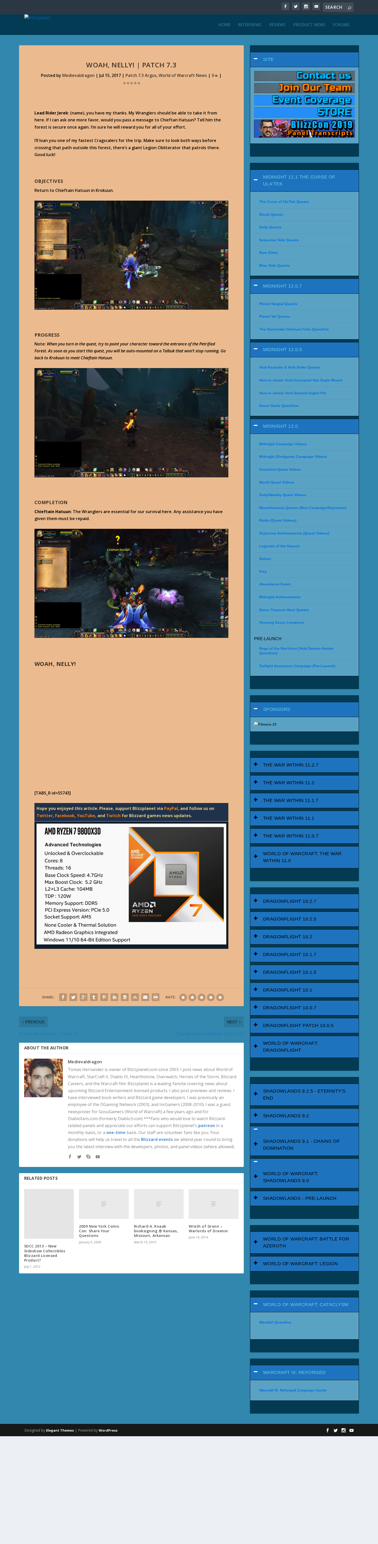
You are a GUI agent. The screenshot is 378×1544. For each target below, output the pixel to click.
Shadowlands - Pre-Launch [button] (300, 1198)
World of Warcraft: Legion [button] (300, 1263)
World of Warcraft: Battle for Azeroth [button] (306, 1242)
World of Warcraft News (183, 75)
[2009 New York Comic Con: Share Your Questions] (104, 1204)
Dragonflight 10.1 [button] (287, 990)
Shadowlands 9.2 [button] (286, 1115)
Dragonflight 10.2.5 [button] (290, 919)
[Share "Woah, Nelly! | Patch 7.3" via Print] (155, 997)
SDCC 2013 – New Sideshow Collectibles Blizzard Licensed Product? (44, 1253)
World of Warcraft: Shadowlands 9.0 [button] (290, 1177)
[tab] (304, 59)
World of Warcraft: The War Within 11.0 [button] (302, 857)
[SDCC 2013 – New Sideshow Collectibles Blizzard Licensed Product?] (49, 1214)
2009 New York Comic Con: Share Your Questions (99, 1231)
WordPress (108, 1430)
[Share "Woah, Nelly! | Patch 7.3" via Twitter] (73, 997)
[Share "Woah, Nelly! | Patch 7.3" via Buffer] (125, 997)
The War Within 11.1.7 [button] (291, 800)
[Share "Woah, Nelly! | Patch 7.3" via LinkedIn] (114, 997)
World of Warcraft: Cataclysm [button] (305, 1304)
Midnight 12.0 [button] (280, 426)
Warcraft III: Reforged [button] (294, 1372)
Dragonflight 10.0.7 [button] (290, 1007)
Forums (341, 25)
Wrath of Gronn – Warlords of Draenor (208, 1228)
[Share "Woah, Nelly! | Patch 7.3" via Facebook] (63, 997)
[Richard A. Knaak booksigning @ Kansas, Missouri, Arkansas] (159, 1204)
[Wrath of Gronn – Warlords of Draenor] (214, 1204)
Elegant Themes (60, 1430)
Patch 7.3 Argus (141, 75)
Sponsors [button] (276, 709)
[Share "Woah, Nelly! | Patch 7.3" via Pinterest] (104, 997)
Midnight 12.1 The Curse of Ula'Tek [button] (299, 180)
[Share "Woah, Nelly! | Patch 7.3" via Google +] (83, 997)
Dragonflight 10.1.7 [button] (290, 954)
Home (224, 25)
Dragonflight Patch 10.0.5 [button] (298, 1025)
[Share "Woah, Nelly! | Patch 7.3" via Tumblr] (94, 997)
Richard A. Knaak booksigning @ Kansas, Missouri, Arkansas (156, 1231)
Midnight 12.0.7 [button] (282, 286)
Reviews (277, 25)
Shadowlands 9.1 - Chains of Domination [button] (301, 1145)
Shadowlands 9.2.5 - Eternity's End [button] (304, 1094)
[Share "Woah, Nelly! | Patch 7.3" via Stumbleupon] (135, 997)
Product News (309, 25)
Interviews (250, 25)
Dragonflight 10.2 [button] (287, 936)
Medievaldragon (78, 75)
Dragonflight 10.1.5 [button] (290, 972)
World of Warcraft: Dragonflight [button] (290, 1047)
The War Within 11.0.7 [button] (291, 835)
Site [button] (268, 59)
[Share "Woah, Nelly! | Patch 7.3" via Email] (145, 997)
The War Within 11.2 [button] (288, 782)
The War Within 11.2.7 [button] (291, 764)
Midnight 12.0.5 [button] (282, 349)
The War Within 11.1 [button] (288, 818)
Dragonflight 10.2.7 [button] (290, 901)
